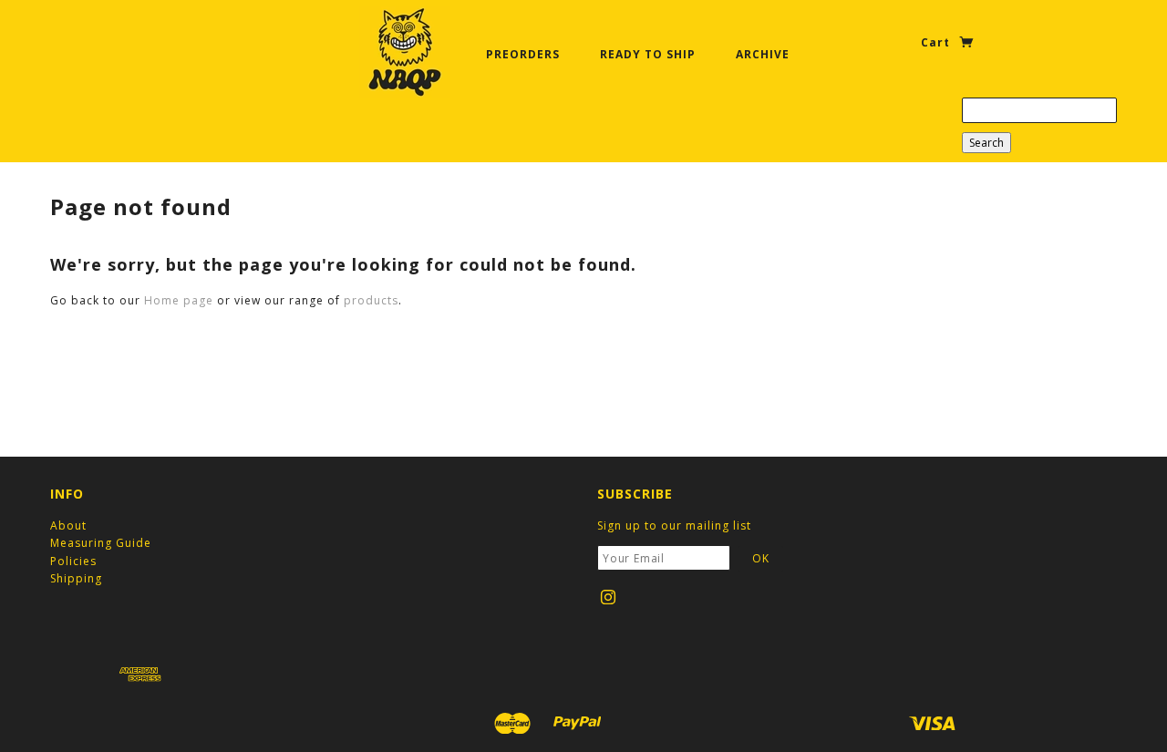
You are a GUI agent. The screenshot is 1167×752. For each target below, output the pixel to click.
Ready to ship (648, 54)
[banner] (404, 52)
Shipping (76, 578)
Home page (178, 300)
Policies (73, 561)
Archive (763, 54)
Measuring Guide (100, 543)
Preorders (523, 54)
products (371, 300)
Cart (937, 42)
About (68, 525)
